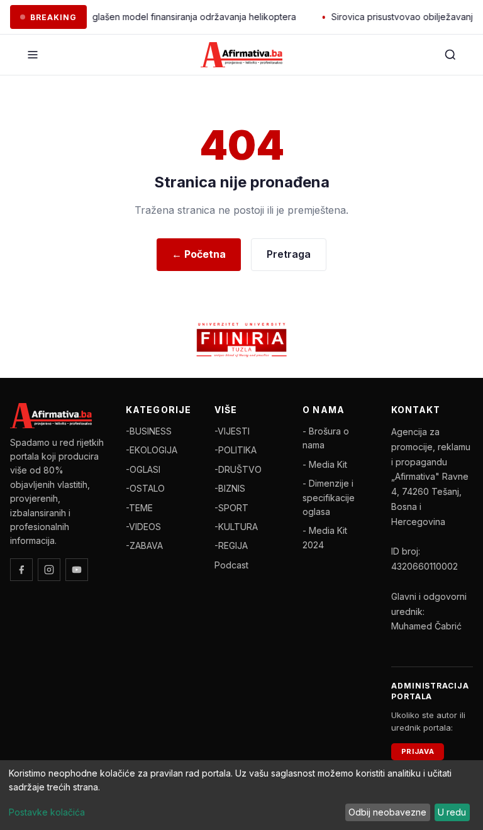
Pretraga (289, 254)
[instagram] (49, 569)
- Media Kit (325, 464)
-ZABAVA (144, 545)
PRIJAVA (418, 751)
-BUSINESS (149, 431)
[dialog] (241, 795)
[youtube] (76, 569)
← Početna (199, 254)
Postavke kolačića (47, 812)
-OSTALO (145, 488)
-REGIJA (231, 545)
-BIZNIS (229, 488)
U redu (452, 812)
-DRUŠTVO (238, 469)
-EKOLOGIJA (151, 450)
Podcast (231, 565)
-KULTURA (236, 526)
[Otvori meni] (32, 54)
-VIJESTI (232, 431)
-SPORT (231, 507)
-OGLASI (143, 469)
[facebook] (21, 569)
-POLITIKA (235, 450)
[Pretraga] (450, 54)
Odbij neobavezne (387, 812)
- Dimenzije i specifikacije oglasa (329, 497)
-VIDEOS (143, 526)
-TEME (139, 507)
